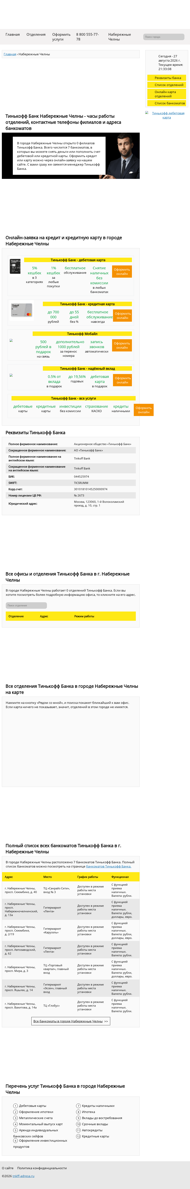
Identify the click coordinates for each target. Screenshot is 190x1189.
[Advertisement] (71, 84)
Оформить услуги (61, 37)
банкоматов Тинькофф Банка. (108, 866)
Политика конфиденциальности (42, 1168)
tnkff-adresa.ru (23, 1176)
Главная (13, 34)
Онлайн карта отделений (165, 94)
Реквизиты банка (168, 78)
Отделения (36, 34)
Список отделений (169, 85)
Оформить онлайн (122, 271)
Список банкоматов (170, 103)
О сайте (8, 1168)
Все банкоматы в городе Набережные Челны (68, 1021)
